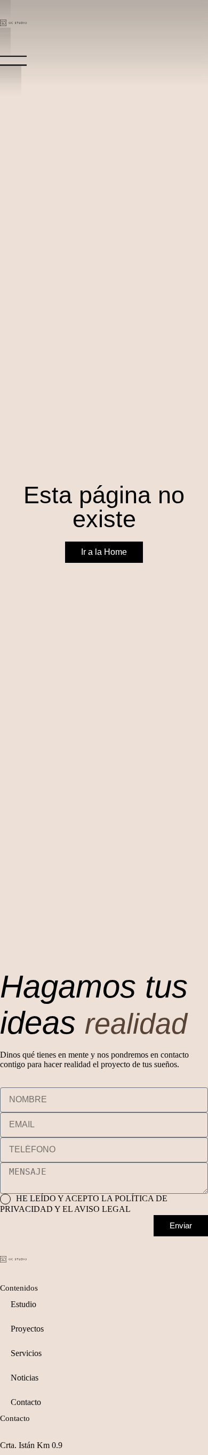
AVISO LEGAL (102, 1208)
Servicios (26, 1353)
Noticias (24, 1377)
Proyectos (27, 1328)
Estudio (23, 1304)
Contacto (26, 1402)
